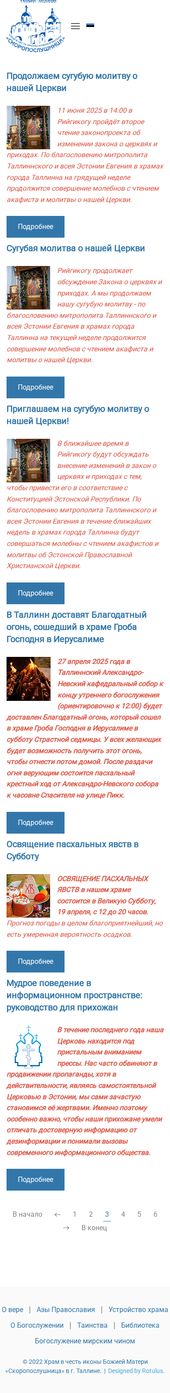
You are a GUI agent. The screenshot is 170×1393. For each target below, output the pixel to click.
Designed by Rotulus (135, 1370)
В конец (94, 1228)
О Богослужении (37, 1325)
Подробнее (35, 226)
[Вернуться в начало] (36, 26)
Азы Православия (66, 1310)
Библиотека (140, 1325)
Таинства (92, 1325)
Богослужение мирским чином (85, 1341)
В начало (27, 1214)
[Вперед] (66, 1228)
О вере (12, 1310)
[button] (75, 26)
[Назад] (57, 1215)
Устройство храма (138, 1310)
